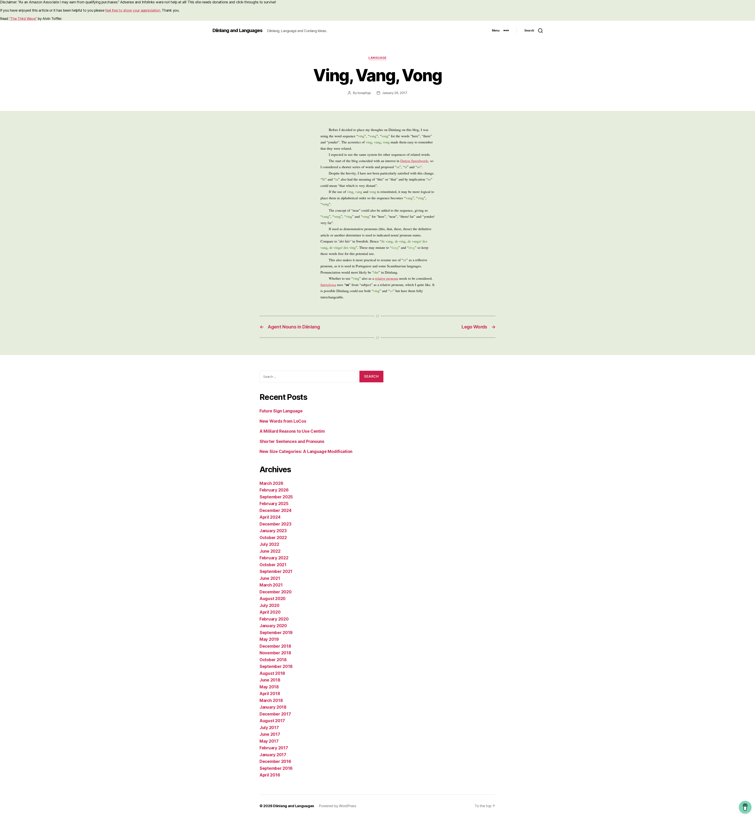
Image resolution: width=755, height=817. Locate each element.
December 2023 (275, 524)
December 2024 (276, 510)
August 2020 (272, 598)
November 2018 (275, 652)
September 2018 (276, 666)
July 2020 (269, 605)
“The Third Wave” (23, 19)
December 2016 (275, 761)
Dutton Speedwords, (414, 160)
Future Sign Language (281, 410)
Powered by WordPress (337, 806)
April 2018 (270, 693)
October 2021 (273, 564)
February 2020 (274, 619)
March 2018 (271, 700)
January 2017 (273, 754)
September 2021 (276, 571)
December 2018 (275, 646)
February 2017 (274, 747)
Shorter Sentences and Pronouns (292, 441)
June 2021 (270, 578)
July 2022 (269, 544)
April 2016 (270, 775)
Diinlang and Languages (237, 30)
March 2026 (271, 483)
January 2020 (273, 625)
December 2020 (276, 591)
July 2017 (269, 727)
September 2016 (276, 768)
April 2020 (270, 612)
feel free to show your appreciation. (133, 10)
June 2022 (270, 551)
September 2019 (276, 632)
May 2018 (269, 686)
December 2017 (275, 714)
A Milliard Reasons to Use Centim (292, 431)
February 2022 (274, 557)
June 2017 (270, 734)
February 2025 (274, 503)
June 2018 (270, 680)
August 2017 (272, 720)
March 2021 (271, 585)
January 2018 (273, 707)
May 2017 (269, 741)
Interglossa (328, 284)
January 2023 (273, 530)
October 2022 (273, 537)
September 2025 (276, 496)
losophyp (364, 93)
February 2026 (274, 490)
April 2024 (270, 517)
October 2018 (273, 659)
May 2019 (269, 639)
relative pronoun (386, 278)
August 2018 (272, 673)
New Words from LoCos (283, 421)
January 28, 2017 (394, 93)
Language (377, 58)
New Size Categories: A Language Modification (306, 451)
